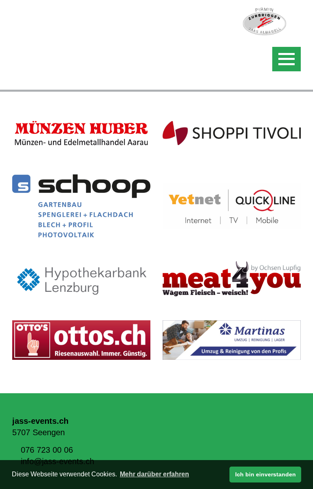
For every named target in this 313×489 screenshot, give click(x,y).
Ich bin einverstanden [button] (265, 474)
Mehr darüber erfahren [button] (154, 474)
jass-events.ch (40, 420)
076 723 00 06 (47, 449)
